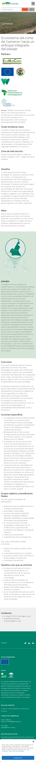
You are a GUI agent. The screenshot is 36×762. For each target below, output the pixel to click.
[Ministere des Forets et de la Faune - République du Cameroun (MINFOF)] (20, 71)
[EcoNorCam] (12, 61)
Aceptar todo (18, 758)
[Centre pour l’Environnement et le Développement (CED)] (12, 92)
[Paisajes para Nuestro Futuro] (11, 4)
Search (25, 9)
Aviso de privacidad (16, 751)
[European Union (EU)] (7, 71)
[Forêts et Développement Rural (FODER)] (8, 102)
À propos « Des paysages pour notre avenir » (15, 709)
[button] (33, 741)
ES (31, 9)
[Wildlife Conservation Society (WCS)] (5, 82)
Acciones (4, 711)
